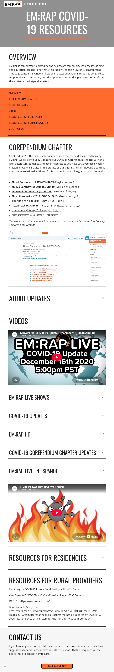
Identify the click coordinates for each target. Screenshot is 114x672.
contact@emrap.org (38, 653)
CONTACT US (16, 128)
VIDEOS (13, 111)
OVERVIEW (15, 93)
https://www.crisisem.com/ (34, 601)
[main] (57, 24)
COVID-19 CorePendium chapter (75, 159)
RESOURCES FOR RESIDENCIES (26, 116)
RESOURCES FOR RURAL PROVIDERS (29, 122)
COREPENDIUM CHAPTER (23, 99)
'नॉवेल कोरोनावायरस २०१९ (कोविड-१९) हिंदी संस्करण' (35, 215)
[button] (102, 298)
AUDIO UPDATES (18, 105)
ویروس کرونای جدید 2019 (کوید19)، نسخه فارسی (37, 210)
